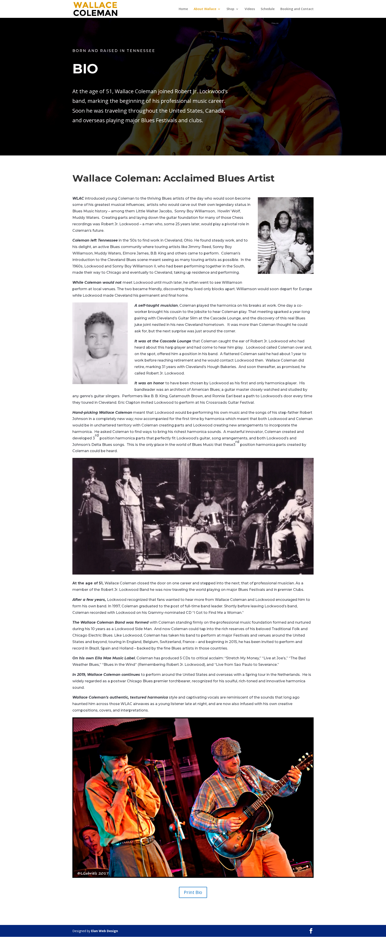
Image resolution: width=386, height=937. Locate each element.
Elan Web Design (104, 931)
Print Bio (193, 892)
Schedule (268, 9)
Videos (250, 9)
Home (183, 9)
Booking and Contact (297, 9)
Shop (230, 9)
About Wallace (205, 9)
